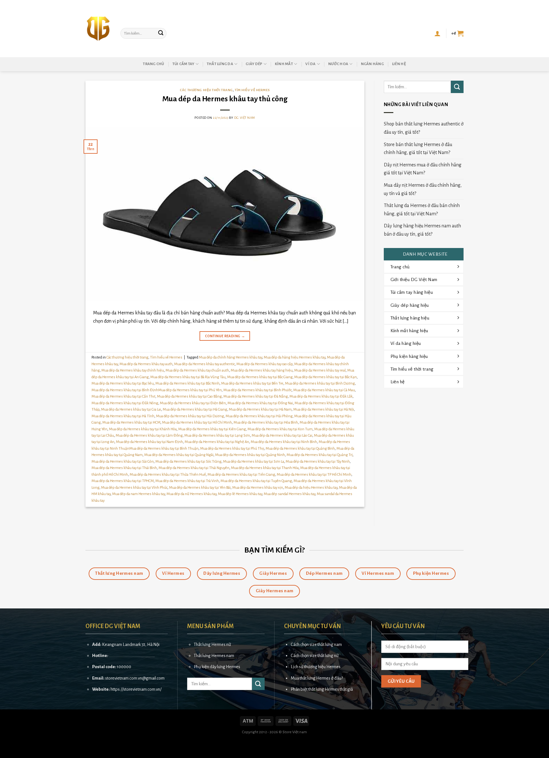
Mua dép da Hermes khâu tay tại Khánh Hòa (143, 429)
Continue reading (225, 336)
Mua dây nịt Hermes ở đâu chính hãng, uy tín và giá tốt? (423, 189)
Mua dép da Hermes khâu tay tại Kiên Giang (212, 429)
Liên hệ (399, 64)
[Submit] (160, 33)
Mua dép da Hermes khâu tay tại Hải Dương (190, 416)
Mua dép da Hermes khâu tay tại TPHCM (123, 481)
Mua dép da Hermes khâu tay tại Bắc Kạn (325, 377)
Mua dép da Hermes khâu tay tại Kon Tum (280, 429)
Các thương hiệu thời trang (206, 90)
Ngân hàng (372, 64)
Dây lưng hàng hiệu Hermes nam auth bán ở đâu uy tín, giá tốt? (422, 230)
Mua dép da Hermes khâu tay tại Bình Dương (320, 383)
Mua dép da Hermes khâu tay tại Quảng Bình (300, 448)
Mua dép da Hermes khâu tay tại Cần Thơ (123, 396)
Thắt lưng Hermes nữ (212, 644)
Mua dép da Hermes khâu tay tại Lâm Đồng (149, 435)
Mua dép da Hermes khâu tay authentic (204, 364)
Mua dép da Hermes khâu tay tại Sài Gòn (123, 461)
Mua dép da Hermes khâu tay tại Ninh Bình (284, 442)
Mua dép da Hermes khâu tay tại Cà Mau (324, 390)
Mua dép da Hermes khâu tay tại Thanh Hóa (265, 468)
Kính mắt (284, 64)
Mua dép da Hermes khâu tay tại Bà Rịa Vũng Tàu (188, 377)
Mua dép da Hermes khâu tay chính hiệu (132, 370)
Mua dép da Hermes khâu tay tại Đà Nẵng (255, 396)
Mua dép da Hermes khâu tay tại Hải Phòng (259, 416)
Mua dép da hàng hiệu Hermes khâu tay (294, 357)
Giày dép (254, 64)
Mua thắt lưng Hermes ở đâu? (317, 678)
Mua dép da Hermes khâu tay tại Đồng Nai (260, 403)
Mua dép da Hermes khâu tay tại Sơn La (253, 461)
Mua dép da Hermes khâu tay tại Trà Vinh (187, 481)
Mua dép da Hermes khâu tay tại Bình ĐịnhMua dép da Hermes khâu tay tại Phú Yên (157, 390)
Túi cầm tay (183, 64)
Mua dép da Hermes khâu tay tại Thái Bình (124, 468)
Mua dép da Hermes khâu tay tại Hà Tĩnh (123, 416)
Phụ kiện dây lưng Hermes (217, 666)
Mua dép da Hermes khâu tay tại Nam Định (149, 442)
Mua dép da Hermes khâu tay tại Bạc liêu (123, 383)
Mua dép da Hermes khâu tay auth (146, 364)
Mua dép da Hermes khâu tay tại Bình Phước (257, 390)
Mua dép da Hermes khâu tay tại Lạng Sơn (217, 435)
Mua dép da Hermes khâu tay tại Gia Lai (131, 409)
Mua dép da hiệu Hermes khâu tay (311, 488)
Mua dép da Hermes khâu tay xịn (257, 488)
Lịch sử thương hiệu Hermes (316, 666)
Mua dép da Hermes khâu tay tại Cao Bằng (189, 396)
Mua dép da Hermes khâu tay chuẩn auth (197, 370)
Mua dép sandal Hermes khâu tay (289, 494)
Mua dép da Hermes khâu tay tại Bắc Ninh (187, 383)
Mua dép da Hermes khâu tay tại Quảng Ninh (250, 455)
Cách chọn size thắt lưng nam (316, 644)
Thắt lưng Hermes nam (214, 655)
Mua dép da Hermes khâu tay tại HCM (131, 422)
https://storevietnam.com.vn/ (136, 689)
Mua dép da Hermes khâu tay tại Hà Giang (195, 409)
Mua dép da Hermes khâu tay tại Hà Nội (323, 409)
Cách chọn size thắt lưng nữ (315, 655)
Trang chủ (153, 64)
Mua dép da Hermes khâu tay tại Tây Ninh (318, 461)
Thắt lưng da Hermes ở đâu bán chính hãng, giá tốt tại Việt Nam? (422, 209)
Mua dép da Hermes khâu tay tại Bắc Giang (260, 377)
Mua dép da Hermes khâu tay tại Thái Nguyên (194, 468)
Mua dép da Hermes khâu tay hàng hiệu (262, 370)
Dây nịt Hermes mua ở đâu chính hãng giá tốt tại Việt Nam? (422, 169)
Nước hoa (338, 64)
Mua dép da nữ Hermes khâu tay (191, 494)
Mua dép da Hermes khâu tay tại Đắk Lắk (321, 396)
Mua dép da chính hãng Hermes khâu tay (230, 357)
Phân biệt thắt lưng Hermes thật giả (322, 689)
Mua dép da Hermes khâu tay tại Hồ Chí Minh (197, 422)
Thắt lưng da (220, 64)
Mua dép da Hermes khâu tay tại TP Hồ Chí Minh (314, 475)
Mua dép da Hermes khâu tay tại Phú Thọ (232, 448)
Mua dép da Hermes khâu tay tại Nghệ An (217, 442)
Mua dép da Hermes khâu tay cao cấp (264, 364)
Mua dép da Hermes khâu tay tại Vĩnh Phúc (134, 488)
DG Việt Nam (244, 117)
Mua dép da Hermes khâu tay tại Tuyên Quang (256, 481)
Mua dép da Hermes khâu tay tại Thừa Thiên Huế (168, 475)
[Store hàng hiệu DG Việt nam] (98, 28)
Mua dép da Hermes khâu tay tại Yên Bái (200, 488)
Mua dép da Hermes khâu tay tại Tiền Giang (241, 475)
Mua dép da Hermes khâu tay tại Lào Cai (282, 435)
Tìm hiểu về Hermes (252, 90)
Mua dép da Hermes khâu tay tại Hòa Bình (266, 422)
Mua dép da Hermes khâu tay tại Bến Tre (252, 383)
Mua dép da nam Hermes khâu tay (138, 494)
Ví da (310, 64)
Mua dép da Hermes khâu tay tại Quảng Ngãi (179, 455)
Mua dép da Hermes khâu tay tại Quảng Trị (320, 455)
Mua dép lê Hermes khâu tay (240, 494)
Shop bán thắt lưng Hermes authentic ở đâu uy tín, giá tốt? (424, 128)
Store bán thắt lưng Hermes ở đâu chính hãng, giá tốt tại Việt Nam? (418, 148)
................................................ (132, 655)
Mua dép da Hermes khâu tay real (320, 370)
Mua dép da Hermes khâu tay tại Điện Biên (193, 403)
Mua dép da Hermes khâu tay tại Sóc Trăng (188, 461)
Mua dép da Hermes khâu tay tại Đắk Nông (125, 403)
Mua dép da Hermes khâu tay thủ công (225, 99)
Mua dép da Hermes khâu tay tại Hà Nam (260, 409)
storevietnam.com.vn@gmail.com (135, 678)
